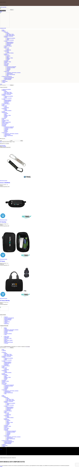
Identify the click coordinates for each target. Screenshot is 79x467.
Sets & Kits (6, 64)
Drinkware (6, 32)
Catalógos (6, 320)
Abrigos (7, 51)
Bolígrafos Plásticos (7, 100)
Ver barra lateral (2, 145)
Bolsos (7, 56)
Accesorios (8, 55)
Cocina (7, 48)
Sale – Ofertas (6, 63)
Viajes (7, 75)
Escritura (5, 332)
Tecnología (6, 65)
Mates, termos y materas (10, 35)
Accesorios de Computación (11, 66)
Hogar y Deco (6, 47)
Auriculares (8, 68)
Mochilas (8, 58)
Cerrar (1, 84)
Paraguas (5, 62)
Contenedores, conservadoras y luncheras (13, 72)
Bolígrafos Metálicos (7, 99)
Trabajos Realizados (7, 79)
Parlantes (8, 70)
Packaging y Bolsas (7, 61)
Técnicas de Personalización (9, 317)
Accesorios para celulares (10, 67)
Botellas (7, 33)
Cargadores (8, 69)
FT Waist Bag (3, 221)
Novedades (6, 60)
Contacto (5, 322)
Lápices (7, 39)
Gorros (5, 46)
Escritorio (3, 95)
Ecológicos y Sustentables (6, 94)
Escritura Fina (6, 101)
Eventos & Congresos (8, 45)
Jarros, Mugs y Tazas (10, 34)
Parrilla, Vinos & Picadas (10, 74)
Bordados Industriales (8, 78)
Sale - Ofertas (4, 123)
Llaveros (5, 53)
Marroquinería (6, 54)
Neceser (7, 59)
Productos (6, 316)
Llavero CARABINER (5, 182)
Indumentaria (6, 50)
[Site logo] (3, 7)
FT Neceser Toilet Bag (5, 300)
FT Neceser (2, 261)
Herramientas (8, 49)
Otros (3, 119)
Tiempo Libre (6, 71)
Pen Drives (6, 131)
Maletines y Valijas (9, 57)
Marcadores (8, 44)
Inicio (1, 141)
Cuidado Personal (9, 73)
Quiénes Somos (7, 321)
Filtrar (22, 140)
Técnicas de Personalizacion (9, 77)
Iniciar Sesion (6, 323)
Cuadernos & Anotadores (10, 38)
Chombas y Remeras (9, 52)
